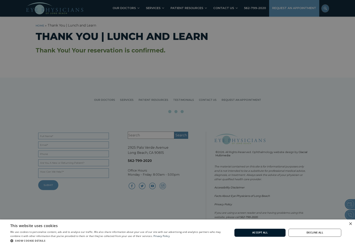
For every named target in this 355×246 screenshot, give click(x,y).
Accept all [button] (260, 232)
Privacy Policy (161, 236)
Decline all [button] (315, 232)
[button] (118, 240)
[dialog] (177, 232)
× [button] (350, 223)
